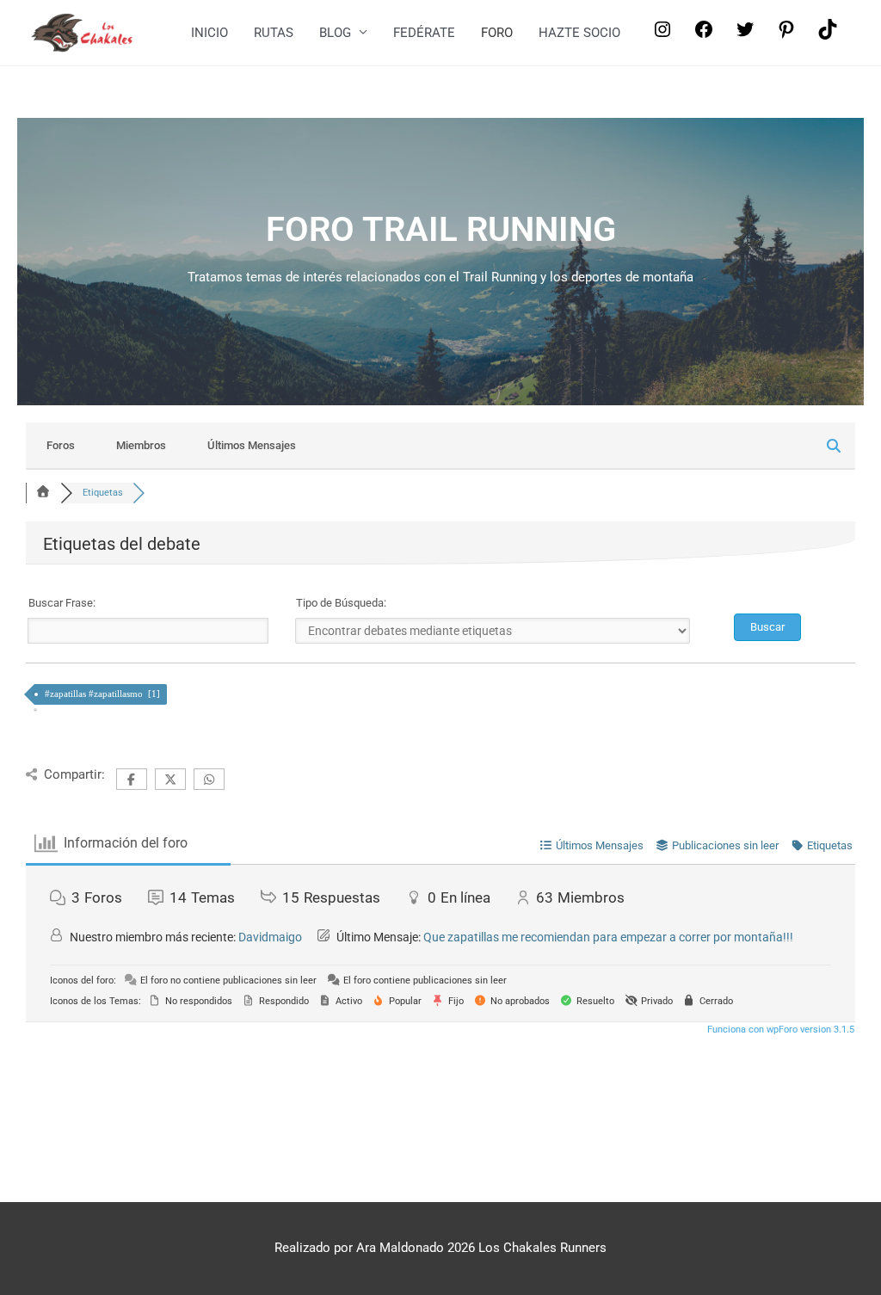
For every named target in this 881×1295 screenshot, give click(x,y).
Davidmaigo (270, 937)
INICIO (209, 32)
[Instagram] (662, 35)
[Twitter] (745, 35)
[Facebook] (703, 35)
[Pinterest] (786, 35)
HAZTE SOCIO (579, 32)
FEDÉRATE (424, 32)
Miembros (141, 445)
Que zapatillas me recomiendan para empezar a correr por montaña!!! (608, 937)
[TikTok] (827, 35)
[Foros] (43, 492)
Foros (60, 445)
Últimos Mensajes (251, 445)
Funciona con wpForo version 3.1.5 (779, 1029)
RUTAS (273, 32)
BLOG (335, 32)
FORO (497, 32)
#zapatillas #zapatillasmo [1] (104, 693)
